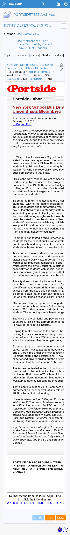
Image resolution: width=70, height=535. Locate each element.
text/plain (12, 79)
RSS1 (49, 518)
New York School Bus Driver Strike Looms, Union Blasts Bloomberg (29, 66)
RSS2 (60, 518)
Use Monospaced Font (32, 41)
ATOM (38, 518)
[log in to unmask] (40, 72)
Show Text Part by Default (34, 44)
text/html (36, 79)
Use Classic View (28, 34)
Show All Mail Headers (32, 48)
